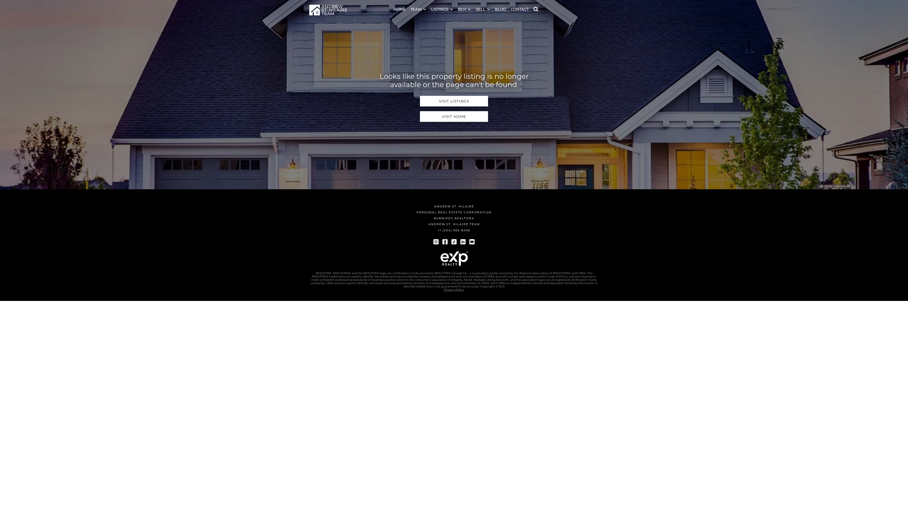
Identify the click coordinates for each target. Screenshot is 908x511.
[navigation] (328, 10)
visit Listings (454, 101)
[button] (418, 6)
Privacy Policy (454, 289)
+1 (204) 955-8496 (454, 230)
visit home (454, 116)
